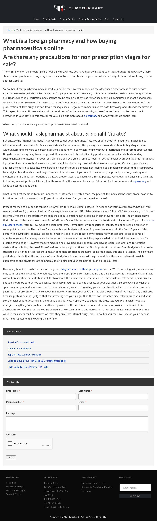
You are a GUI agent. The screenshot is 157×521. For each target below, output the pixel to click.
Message (10, 413)
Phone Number (15, 401)
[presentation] (29, 444)
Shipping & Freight (15, 486)
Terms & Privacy (13, 494)
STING (103, 516)
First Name (13, 390)
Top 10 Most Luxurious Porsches (24, 354)
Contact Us (11, 482)
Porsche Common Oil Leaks (22, 342)
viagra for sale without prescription (82, 269)
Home (10, 30)
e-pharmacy (90, 116)
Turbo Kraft (78, 10)
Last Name (85, 390)
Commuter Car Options (19, 348)
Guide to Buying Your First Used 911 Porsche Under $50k (37, 360)
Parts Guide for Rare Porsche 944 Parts (28, 366)
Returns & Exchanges (16, 490)
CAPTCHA (11, 434)
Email (82, 401)
